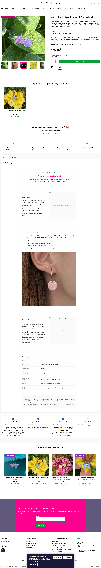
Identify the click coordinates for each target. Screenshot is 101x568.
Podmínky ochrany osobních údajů (61, 549)
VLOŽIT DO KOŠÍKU (79, 61)
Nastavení (33, 564)
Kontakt (28, 541)
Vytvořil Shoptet (96, 566)
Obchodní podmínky (57, 547)
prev (2, 472)
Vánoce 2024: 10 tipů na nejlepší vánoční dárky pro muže (87, 551)
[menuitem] (8, 8)
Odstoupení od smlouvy (58, 545)
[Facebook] (2, 546)
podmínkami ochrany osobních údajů (57, 522)
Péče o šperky (30, 547)
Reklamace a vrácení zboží (59, 543)
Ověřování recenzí (57, 551)
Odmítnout (57, 557)
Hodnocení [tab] (15, 157)
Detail (15, 118)
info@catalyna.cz (5, 541)
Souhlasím (67, 557)
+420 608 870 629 (5, 543)
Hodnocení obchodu (32, 543)
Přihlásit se (41, 525)
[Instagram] (6, 546)
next (99, 472)
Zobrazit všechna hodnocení (50, 133)
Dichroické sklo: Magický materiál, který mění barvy (88, 546)
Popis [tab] (5, 157)
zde (38, 561)
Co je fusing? (80, 541)
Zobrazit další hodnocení (93, 439)
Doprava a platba (31, 545)
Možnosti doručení (56, 57)
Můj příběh (55, 541)
